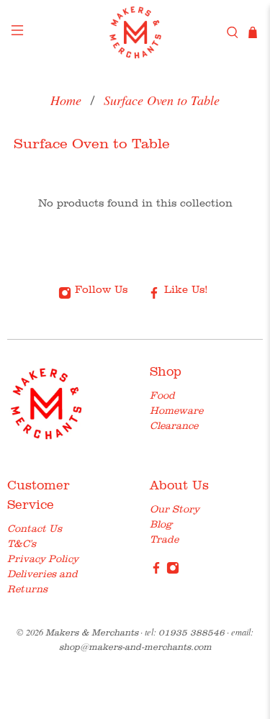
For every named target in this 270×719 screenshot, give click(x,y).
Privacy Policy (42, 558)
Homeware (176, 410)
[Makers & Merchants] (135, 32)
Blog (161, 524)
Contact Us (34, 528)
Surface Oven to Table (162, 100)
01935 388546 (191, 632)
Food (162, 395)
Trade (164, 539)
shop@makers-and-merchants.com (135, 646)
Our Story (174, 509)
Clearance (174, 425)
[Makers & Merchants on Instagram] (172, 570)
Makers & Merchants (91, 632)
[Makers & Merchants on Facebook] (156, 570)
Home (65, 100)
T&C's (21, 543)
